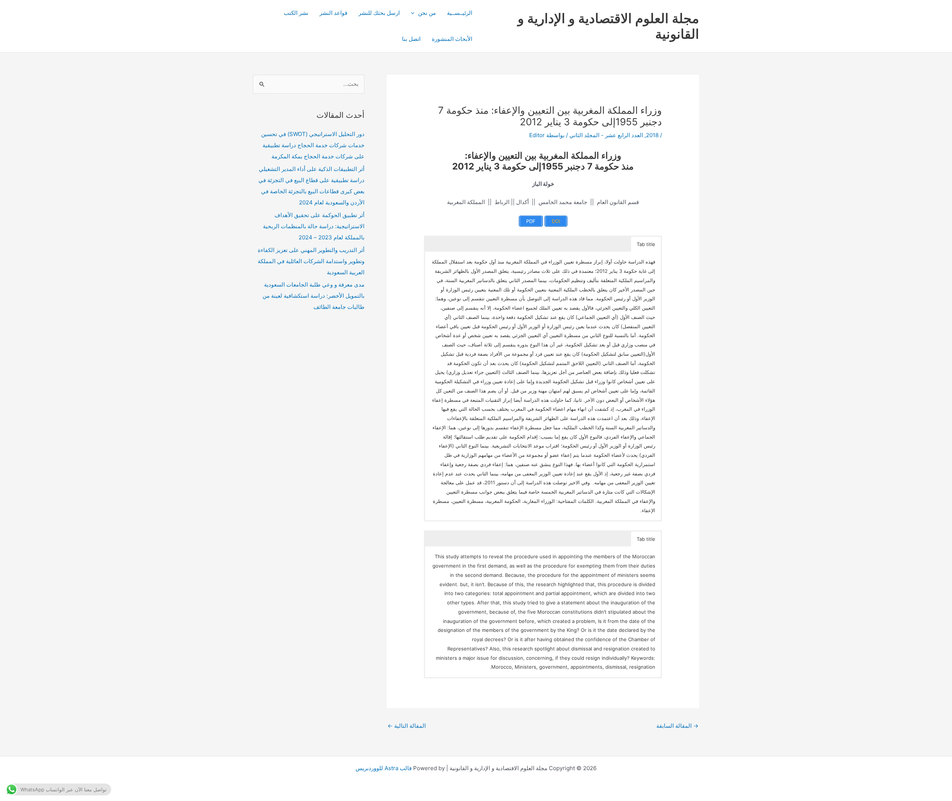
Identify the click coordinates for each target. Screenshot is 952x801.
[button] (414, 13)
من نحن (427, 12)
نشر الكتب (296, 12)
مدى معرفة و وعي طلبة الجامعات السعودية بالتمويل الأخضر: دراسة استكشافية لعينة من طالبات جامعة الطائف (313, 295)
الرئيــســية (459, 12)
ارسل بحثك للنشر (379, 12)
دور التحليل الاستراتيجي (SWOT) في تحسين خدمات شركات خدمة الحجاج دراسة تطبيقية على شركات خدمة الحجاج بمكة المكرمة (312, 145)
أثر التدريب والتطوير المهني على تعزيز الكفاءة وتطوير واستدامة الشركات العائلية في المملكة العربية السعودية (311, 261)
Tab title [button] (646, 244)
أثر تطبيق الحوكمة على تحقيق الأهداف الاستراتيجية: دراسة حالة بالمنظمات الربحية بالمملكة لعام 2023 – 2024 (313, 226)
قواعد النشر (333, 12)
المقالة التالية (406, 725)
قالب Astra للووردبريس (384, 768)
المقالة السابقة (677, 725)
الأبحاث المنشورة (452, 38)
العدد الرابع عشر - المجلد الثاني (606, 135)
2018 (652, 135)
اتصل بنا (411, 38)
